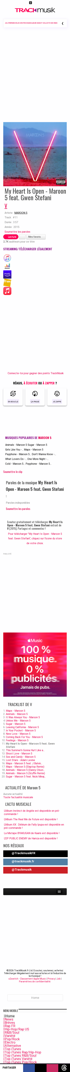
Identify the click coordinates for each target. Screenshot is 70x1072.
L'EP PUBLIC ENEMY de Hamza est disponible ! (31, 838)
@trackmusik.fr (22, 861)
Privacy (51, 978)
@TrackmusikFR (23, 853)
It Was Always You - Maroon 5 (23, 717)
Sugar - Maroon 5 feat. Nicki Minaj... (26, 776)
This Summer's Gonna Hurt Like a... (25, 750)
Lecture (12, 236)
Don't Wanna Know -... (44, 454)
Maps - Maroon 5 (33, 449)
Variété (10, 1036)
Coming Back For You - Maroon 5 (24, 737)
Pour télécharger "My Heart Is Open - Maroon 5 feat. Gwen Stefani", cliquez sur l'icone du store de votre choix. (35, 538)
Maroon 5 (20, 212)
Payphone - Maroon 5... (18, 454)
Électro (10, 1042)
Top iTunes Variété (18, 1059)
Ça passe (35, 401)
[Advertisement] (35, 79)
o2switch (13, 978)
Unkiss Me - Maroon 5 (18, 720)
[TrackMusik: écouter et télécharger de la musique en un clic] (35, 11)
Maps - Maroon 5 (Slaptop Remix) (25, 766)
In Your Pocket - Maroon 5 (21, 730)
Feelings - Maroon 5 (17, 740)
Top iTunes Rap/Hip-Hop (23, 1052)
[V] (35, 153)
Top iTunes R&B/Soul (20, 1056)
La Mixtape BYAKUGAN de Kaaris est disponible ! (32, 833)
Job (59, 978)
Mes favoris (34, 236)
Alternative (13, 1046)
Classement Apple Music (33, 978)
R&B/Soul (12, 1032)
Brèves (10, 1023)
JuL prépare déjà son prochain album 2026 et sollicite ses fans (31, 23)
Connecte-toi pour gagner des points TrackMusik (36, 373)
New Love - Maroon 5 (18, 733)
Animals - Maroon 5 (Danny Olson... (25, 770)
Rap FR (10, 1026)
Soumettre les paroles (17, 231)
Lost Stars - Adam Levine (20, 760)
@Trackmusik (21, 869)
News (9, 1019)
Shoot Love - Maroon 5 (19, 753)
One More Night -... (38, 459)
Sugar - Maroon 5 (37, 444)
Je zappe (57, 401)
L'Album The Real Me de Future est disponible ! (31, 819)
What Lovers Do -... (16, 459)
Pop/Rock (12, 1039)
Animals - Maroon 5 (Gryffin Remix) (25, 773)
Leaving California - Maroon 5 (22, 727)
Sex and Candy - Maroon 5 (21, 756)
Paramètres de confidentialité (34, 981)
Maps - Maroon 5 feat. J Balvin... (24, 763)
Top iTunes (13, 1049)
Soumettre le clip (12, 471)
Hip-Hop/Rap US (17, 1029)
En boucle (13, 401)
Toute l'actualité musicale (18, 797)
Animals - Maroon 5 (16, 444)
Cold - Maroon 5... (15, 463)
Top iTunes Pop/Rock (21, 1062)
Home (10, 1016)
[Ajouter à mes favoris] (22, 236)
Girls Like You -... (14, 449)
